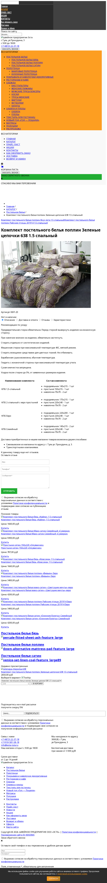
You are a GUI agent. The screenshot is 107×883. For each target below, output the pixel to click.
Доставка (5, 25)
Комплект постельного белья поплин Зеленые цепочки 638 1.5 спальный (39, 671)
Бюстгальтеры (19, 85)
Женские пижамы (22, 88)
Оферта (10, 824)
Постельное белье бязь (24, 59)
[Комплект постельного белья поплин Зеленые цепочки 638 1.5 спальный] (13, 669)
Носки (15, 94)
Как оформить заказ (9, 22)
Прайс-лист (12, 806)
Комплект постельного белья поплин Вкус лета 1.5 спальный (32, 220)
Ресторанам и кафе (17, 79)
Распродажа (13, 128)
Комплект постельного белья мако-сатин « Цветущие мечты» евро (36, 590)
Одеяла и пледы (15, 108)
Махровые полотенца (24, 71)
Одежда (11, 82)
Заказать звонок (10, 49)
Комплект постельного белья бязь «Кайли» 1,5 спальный (30, 519)
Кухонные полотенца (24, 74)
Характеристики (62, 319)
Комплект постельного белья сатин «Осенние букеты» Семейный (35, 618)
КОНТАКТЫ (5, 18)
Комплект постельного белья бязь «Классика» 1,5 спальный (32, 562)
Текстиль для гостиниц (20, 117)
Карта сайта (12, 827)
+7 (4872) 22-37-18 (10, 46)
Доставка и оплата (28, 319)
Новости (10, 809)
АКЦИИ (4, 15)
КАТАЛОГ (4, 9)
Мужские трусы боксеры (25, 91)
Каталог (10, 767)
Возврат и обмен (8, 28)
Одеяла (15, 111)
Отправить (9, 491)
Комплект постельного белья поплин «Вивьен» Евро (28, 576)
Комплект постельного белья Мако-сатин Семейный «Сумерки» (34, 533)
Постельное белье (17, 56)
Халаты (15, 105)
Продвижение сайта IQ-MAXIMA (17, 834)
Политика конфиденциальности (79, 832)
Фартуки (16, 100)
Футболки (17, 102)
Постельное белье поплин (27, 62)
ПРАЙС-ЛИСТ (6, 12)
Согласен (53, 879)
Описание (9, 319)
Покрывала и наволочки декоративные (30, 77)
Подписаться (32, 713)
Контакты (11, 804)
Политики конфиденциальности (30, 503)
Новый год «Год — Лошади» (22, 120)
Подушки (12, 126)
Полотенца (13, 68)
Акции (9, 812)
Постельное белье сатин (25, 65)
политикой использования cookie (72, 874)
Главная (4, 6)
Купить (5, 528)
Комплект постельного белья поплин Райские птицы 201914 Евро (35, 604)
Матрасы (11, 123)
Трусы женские (20, 97)
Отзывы (45, 319)
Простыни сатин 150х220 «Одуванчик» (21, 547)
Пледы (15, 114)
